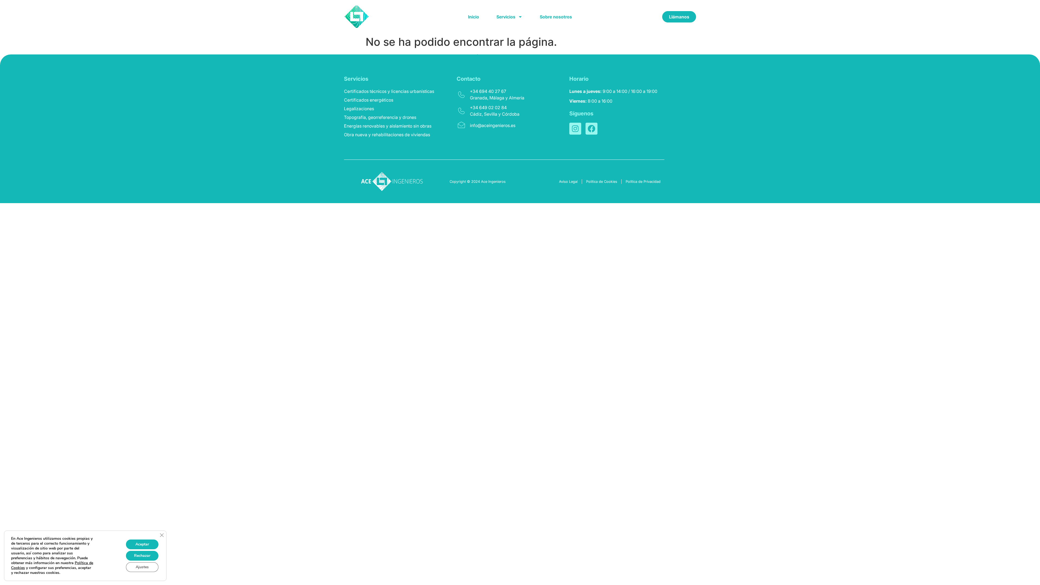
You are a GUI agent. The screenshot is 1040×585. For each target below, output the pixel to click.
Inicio (473, 17)
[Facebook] (591, 129)
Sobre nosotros (556, 17)
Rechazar (142, 555)
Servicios (505, 17)
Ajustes (142, 567)
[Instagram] (575, 129)
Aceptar (142, 544)
